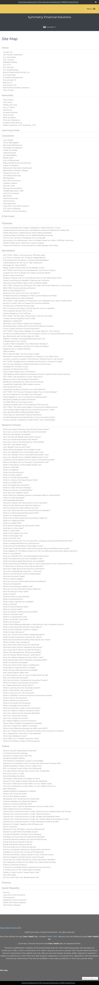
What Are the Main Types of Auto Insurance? (21, 708)
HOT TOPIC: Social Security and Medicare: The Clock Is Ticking (29, 270)
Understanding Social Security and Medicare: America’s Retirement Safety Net (36, 230)
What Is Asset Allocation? (14, 632)
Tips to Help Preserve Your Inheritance (19, 372)
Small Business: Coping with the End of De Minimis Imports (28, 326)
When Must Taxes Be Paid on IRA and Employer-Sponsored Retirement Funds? (36, 548)
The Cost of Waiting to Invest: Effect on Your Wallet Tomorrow (29, 786)
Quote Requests (10, 888)
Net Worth (7, 196)
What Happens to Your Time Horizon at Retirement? (25, 397)
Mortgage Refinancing (12, 145)
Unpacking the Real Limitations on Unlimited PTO (24, 389)
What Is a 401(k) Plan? (12, 523)
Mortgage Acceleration (12, 148)
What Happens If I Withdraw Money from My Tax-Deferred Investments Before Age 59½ (40, 551)
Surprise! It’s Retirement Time (15, 369)
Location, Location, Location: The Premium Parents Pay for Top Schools (33, 359)
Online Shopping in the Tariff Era (17, 313)
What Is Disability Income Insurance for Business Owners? (27, 695)
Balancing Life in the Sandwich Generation (21, 379)
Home (5, 47)
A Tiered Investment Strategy (15, 753)
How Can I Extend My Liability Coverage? (20, 726)
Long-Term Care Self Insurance (16, 206)
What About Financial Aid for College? (19, 667)
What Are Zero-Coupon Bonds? (16, 596)
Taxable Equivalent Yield (13, 191)
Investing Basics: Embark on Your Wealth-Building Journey (28, 235)
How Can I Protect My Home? (15, 718)
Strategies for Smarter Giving (15, 366)
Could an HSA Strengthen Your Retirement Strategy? (25, 344)
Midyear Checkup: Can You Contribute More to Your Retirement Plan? (32, 278)
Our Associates (9, 57)
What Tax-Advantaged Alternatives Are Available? (24, 561)
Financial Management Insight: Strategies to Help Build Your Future (31, 228)
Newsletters (8, 250)
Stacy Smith (8, 100)
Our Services (8, 67)
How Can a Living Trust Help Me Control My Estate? (24, 432)
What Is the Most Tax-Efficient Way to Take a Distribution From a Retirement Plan (37, 564)
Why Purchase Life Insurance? (15, 678)
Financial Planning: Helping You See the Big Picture (25, 839)
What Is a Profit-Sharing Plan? (16, 477)
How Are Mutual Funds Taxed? (16, 591)
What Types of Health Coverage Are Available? (22, 723)
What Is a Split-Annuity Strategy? (17, 488)
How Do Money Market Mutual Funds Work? (22, 655)
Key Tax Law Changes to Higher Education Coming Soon (27, 364)
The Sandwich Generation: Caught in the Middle (23, 761)
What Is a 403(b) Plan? (12, 482)
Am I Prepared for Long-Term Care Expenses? (22, 733)
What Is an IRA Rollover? (13, 472)
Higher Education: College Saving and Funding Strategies (27, 233)
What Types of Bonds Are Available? (18, 602)
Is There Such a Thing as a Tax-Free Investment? (23, 566)
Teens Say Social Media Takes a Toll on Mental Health (25, 283)
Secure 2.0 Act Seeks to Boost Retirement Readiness (25, 781)
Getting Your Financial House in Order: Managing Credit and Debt (31, 822)
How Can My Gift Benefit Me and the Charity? (22, 437)
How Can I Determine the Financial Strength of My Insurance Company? (33, 731)
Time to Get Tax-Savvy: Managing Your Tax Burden (24, 238)
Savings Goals (9, 186)
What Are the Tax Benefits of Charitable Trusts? (23, 546)
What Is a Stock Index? (12, 609)
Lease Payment (9, 153)
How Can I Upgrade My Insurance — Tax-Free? (22, 571)
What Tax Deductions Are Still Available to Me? (23, 558)
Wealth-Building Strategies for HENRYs (19, 791)
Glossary (6, 882)
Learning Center (11, 130)
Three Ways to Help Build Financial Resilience (22, 415)
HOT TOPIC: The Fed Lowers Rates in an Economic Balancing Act (30, 407)
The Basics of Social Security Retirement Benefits (24, 837)
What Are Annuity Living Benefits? (17, 490)
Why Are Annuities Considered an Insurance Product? (25, 680)
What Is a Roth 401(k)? (12, 475)
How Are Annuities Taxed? (14, 576)
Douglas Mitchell (10, 112)
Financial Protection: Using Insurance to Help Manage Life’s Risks (30, 245)
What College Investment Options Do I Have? (22, 637)
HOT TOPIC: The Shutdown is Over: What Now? (23, 377)
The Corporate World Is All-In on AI (17, 311)
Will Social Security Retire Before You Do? (21, 508)
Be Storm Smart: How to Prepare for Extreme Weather (26, 303)
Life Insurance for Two (12, 387)
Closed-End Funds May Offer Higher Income (21, 384)
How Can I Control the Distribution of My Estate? (23, 442)
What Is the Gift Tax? (12, 538)
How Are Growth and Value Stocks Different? (22, 589)
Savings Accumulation (12, 188)
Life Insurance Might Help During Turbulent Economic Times (28, 410)
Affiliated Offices (10, 62)
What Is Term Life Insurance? (15, 698)
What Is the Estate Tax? (13, 536)
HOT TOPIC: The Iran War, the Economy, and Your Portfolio (28, 316)
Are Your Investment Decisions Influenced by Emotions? (27, 849)
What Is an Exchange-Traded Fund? (18, 586)
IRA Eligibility (8, 178)
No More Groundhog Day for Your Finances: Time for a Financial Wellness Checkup (38, 334)
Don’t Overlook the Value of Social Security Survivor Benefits (29, 308)
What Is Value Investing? (13, 275)
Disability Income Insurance (14, 211)
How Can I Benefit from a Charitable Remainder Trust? (26, 455)
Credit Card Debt (10, 150)
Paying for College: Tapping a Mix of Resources (23, 824)
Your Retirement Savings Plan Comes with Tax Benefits (26, 771)
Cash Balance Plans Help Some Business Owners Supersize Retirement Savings (36, 374)
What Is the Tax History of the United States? (22, 574)
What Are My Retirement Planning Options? (22, 505)
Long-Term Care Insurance (14, 895)
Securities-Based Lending (14, 776)
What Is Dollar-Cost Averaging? (16, 642)
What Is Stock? (9, 594)
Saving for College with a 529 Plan (17, 756)
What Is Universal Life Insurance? (17, 703)
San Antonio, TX (9, 85)
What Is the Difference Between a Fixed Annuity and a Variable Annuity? (33, 624)
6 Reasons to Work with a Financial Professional (23, 852)
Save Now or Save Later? (13, 528)
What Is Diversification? (13, 599)
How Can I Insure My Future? (15, 716)
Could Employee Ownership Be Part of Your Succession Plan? (29, 417)
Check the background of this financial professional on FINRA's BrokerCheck (48, 2)
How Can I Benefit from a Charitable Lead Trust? (23, 452)
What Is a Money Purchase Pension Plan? (20, 480)
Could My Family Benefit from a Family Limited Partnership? (29, 460)
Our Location (8, 60)
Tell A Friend (8, 90)
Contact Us (7, 52)
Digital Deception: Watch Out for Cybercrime (22, 766)
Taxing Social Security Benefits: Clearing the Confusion (26, 280)
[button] (91, 9)
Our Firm (7, 65)
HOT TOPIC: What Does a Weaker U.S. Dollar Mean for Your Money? (31, 331)
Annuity (6, 892)
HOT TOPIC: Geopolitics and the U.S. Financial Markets (26, 346)
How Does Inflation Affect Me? (16, 673)
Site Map (4, 970)
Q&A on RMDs (9, 351)
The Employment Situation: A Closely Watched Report (26, 260)
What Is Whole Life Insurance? (15, 700)
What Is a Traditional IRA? (14, 520)
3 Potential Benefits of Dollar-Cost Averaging (22, 834)
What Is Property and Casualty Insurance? (20, 683)
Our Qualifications (10, 70)
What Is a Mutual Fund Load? (15, 619)
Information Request (12, 905)
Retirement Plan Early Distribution (17, 168)
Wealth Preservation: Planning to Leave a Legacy (23, 243)
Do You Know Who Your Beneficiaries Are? (21, 877)
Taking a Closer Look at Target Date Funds (21, 872)
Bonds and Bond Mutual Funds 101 (17, 844)
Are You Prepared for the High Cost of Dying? (22, 394)
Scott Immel (8, 115)
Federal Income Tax (11, 173)
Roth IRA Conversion (12, 181)
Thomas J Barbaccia (11, 120)
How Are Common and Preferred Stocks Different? (24, 581)
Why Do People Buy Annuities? (16, 485)
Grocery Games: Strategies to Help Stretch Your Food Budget (29, 420)
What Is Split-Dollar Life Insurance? (18, 690)
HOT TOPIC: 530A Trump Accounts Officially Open (24, 255)
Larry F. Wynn (9, 107)
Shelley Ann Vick (10, 105)
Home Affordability (11, 143)
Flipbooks (7, 223)
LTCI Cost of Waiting (11, 208)
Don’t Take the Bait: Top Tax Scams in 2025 (21, 354)
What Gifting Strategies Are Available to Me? (22, 450)
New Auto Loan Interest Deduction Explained (22, 323)
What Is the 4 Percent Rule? (15, 794)
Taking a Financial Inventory (15, 865)
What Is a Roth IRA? (11, 531)
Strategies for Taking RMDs (14, 265)
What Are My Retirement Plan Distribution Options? (25, 518)
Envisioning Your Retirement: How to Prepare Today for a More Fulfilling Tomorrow (38, 240)
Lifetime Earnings (10, 198)
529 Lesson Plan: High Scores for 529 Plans (21, 645)
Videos (5, 746)
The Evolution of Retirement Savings (18, 306)
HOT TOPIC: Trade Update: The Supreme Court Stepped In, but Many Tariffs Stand (37, 301)
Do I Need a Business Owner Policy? (18, 685)
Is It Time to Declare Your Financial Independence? (24, 258)
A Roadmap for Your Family (14, 341)
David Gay (7, 110)
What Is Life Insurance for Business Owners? (21, 688)
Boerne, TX (7, 82)
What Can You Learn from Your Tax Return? (21, 293)
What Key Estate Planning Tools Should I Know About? (26, 429)
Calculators (8, 135)
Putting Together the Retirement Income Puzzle (23, 857)
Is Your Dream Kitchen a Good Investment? (21, 328)
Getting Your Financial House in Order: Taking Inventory (26, 814)
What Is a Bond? (10, 604)
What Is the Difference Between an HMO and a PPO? (25, 728)
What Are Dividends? (12, 584)
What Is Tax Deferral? (12, 553)
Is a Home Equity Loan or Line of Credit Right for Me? (25, 675)
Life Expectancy (9, 203)
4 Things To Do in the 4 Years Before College (22, 870)
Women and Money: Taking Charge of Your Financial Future (28, 854)
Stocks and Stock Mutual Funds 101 (17, 842)
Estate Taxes (8, 158)
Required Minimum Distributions (17, 163)
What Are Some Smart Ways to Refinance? (21, 665)
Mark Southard (9, 117)
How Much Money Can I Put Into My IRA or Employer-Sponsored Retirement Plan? (38, 541)
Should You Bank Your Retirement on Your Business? (25, 503)
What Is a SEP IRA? (11, 467)
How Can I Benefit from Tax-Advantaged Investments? (26, 556)
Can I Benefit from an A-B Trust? (17, 447)
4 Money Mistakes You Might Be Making (20, 801)
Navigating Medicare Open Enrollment (19, 399)
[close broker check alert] (96, 2)
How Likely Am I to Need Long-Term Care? (21, 738)
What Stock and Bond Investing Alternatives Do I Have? (26, 640)
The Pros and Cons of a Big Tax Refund (19, 847)
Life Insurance (9, 201)
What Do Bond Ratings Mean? (16, 607)
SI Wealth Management (13, 77)
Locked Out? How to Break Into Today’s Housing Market (26, 273)
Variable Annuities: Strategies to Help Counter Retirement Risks (30, 296)
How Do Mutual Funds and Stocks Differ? (20, 612)
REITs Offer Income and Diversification (19, 288)
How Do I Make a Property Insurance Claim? (21, 711)
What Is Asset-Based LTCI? (14, 290)
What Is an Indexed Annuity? (15, 515)
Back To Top (89, 978)
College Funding (10, 183)
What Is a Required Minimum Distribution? (21, 543)
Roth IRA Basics (9, 789)
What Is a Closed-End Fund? (15, 617)
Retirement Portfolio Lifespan (15, 170)
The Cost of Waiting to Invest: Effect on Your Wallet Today (27, 784)
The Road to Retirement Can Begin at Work (21, 778)
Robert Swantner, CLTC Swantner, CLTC (19, 125)
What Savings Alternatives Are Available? (20, 670)
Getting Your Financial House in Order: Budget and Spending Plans (31, 816)
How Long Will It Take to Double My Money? (22, 650)
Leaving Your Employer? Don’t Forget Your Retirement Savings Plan (32, 763)
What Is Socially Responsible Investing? (19, 751)
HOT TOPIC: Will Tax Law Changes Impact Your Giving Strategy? (30, 392)
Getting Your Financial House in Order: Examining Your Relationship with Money (37, 811)
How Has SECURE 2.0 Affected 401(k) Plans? (21, 412)
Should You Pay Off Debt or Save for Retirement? (24, 829)
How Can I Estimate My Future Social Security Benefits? (26, 510)
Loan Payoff (8, 140)
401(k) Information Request (14, 902)
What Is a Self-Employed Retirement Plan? (21, 513)
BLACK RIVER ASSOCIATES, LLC (16, 72)
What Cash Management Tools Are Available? (22, 652)
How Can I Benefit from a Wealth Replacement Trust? (25, 457)
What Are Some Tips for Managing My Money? (22, 647)
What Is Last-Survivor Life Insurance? (18, 693)
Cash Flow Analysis (11, 193)
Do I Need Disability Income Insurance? (19, 721)
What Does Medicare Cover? (15, 736)
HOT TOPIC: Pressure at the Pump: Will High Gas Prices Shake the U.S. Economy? (37, 285)
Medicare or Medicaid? (12, 321)
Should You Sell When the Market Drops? (20, 832)
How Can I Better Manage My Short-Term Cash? (23, 657)
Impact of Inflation (11, 165)
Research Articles (11, 425)
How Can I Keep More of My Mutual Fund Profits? (24, 569)
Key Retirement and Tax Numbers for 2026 (21, 336)
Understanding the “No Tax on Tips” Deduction (22, 263)
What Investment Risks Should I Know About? (22, 627)
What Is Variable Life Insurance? (16, 705)
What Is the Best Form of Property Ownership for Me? (26, 462)
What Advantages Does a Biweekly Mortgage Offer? (25, 660)
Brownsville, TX (9, 80)
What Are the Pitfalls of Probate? (17, 434)
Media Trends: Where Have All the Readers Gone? (23, 268)
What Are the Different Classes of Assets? (20, 629)
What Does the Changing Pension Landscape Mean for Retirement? (31, 495)
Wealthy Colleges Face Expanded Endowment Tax (24, 339)
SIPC (55, 936)
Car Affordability (10, 155)
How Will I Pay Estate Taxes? (15, 444)
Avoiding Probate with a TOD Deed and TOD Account (25, 405)
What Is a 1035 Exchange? (14, 498)
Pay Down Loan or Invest (13, 773)
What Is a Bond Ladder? (13, 579)
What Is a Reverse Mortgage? (15, 662)
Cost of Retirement (11, 160)
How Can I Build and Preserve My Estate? (20, 439)
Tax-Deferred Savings (12, 175)
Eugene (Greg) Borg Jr (12, 123)
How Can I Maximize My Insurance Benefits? (21, 713)
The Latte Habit (9, 875)
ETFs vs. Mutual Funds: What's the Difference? (22, 768)
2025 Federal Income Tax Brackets (17, 809)
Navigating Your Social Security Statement (21, 799)
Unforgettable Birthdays (13, 500)
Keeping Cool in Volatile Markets (16, 349)
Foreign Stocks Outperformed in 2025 (19, 318)
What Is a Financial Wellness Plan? (17, 804)
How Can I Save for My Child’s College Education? (24, 634)
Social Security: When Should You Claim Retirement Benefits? (29, 860)
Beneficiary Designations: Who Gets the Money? (23, 382)
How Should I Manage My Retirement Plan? (21, 526)
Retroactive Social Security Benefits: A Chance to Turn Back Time (30, 356)
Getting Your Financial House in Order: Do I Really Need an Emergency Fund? (36, 819)
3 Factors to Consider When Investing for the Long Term (27, 867)
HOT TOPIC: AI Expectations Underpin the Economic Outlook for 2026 (32, 361)
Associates (7, 95)
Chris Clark (7, 102)
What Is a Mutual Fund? (13, 614)
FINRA (49, 936)
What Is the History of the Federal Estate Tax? (22, 465)
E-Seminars (8, 216)
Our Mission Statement (13, 55)
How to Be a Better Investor (15, 796)
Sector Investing (10, 827)
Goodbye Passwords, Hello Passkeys (18, 298)
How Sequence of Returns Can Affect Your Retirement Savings (29, 862)
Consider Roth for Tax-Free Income (17, 402)
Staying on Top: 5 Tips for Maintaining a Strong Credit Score (28, 806)
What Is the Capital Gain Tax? (15, 533)
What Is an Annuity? (11, 622)
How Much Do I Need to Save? (15, 493)
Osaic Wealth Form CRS (10, 928)
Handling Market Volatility (14, 758)
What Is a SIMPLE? (11, 470)
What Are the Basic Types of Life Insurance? (21, 741)
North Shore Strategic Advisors (16, 88)
